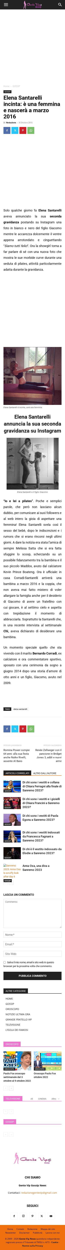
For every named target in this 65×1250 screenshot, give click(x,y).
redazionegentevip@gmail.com (39, 1192)
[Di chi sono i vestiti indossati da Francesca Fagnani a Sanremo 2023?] (12, 836)
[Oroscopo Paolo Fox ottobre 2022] (48, 1061)
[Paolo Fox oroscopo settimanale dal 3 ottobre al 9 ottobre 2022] (17, 1061)
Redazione (11, 122)
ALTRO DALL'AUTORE (44, 773)
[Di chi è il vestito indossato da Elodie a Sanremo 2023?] (12, 853)
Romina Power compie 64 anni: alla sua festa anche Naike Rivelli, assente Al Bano (16, 756)
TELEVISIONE (13, 1024)
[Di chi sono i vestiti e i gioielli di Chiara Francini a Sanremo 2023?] (12, 803)
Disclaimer (24, 1232)
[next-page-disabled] (11, 1111)
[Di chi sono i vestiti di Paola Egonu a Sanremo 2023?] (12, 820)
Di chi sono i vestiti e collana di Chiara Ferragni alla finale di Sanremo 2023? (42, 786)
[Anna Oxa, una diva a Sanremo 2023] (12, 873)
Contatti (20, 1229)
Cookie (54, 1242)
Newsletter (10, 1232)
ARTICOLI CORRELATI (17, 773)
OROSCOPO (12, 1009)
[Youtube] (50, 1216)
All (32, 1098)
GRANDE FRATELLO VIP (19, 1019)
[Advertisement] (32, 48)
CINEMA (42, 1098)
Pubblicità (37, 1232)
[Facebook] (6, 130)
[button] (5, 4)
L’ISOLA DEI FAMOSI (17, 1030)
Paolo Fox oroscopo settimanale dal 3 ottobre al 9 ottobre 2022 (17, 1077)
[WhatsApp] (30, 130)
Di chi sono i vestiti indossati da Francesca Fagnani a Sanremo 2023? (41, 836)
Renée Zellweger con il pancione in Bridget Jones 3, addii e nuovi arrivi (48, 756)
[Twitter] (14, 130)
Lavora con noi (53, 1232)
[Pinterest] (22, 130)
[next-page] (11, 883)
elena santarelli (20, 709)
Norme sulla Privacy (32, 1245)
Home (6, 86)
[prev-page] (5, 883)
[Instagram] (23, 1216)
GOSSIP (16, 86)
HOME (9, 998)
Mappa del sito (48, 1229)
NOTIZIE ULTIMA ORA (18, 1014)
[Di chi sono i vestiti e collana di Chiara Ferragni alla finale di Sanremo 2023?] (12, 786)
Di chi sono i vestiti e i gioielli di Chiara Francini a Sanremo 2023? (41, 803)
